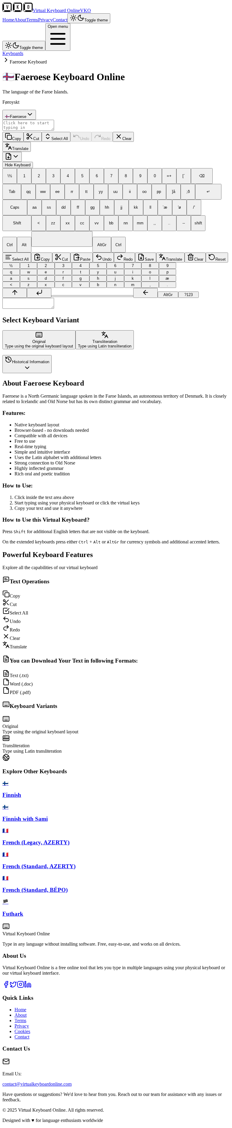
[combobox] (19, 115)
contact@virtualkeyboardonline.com (37, 1084)
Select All (59, 138)
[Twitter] (13, 986)
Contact (60, 19)
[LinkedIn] (27, 986)
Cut (36, 138)
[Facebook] (6, 986)
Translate (20, 148)
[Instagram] (20, 986)
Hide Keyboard (18, 165)
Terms (32, 19)
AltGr (167, 294)
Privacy (45, 19)
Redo (105, 138)
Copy (16, 138)
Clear (126, 138)
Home (8, 19)
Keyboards (12, 53)
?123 (188, 294)
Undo (84, 138)
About (20, 19)
